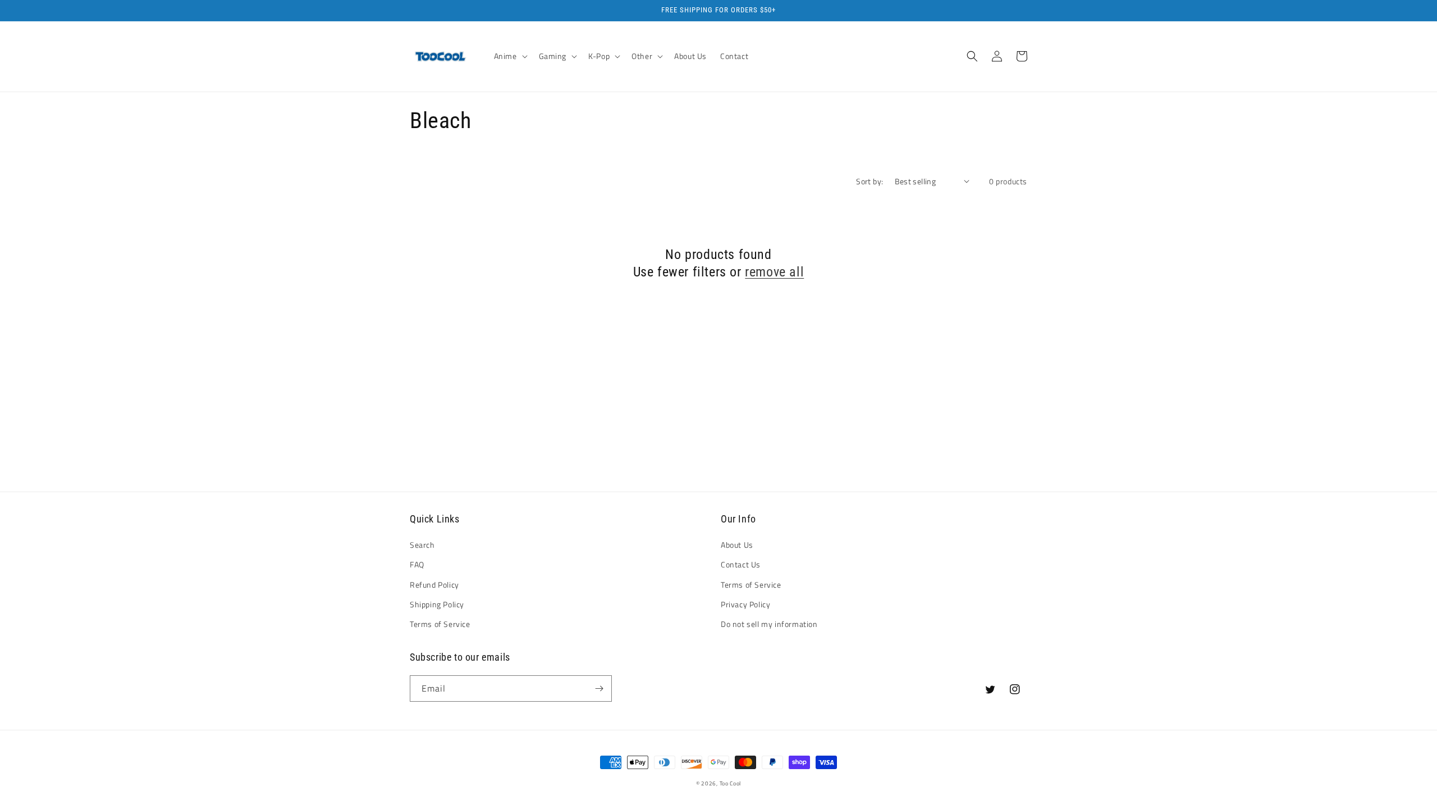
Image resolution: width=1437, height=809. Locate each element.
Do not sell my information (769, 624)
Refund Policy (434, 584)
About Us (737, 545)
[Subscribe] (599, 688)
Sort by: (869, 181)
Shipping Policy (437, 604)
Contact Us (741, 564)
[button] (509, 56)
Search (422, 545)
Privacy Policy (745, 604)
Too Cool (731, 783)
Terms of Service (440, 624)
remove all (774, 272)
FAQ (417, 564)
